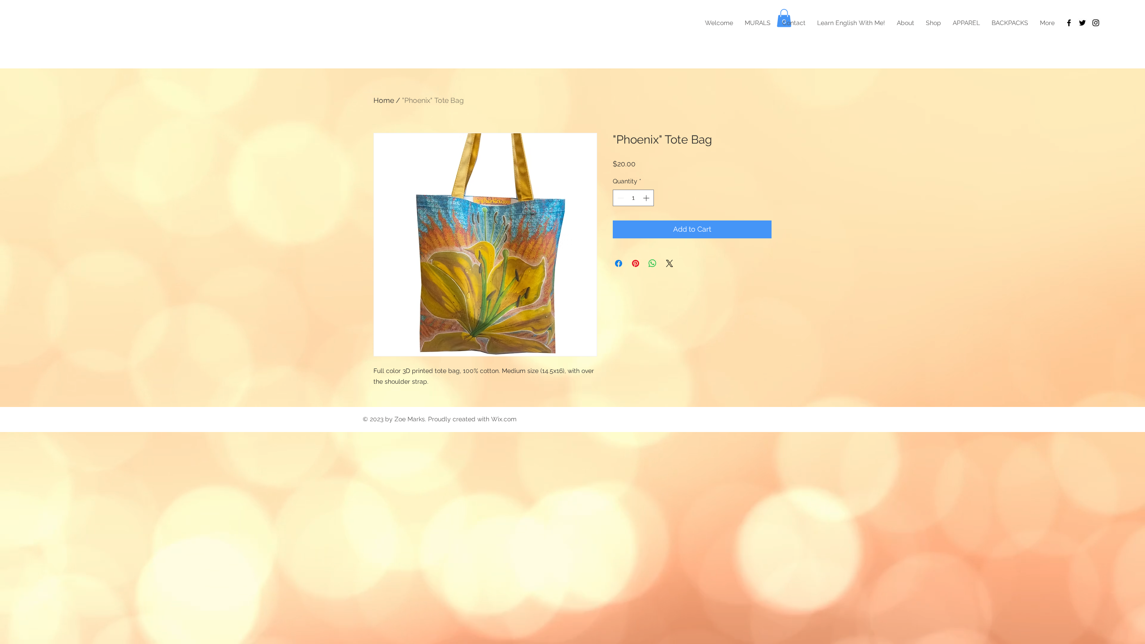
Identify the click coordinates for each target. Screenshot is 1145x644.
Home (383, 100)
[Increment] (647, 198)
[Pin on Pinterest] (635, 263)
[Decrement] (619, 198)
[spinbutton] (633, 198)
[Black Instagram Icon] (1095, 22)
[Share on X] (669, 263)
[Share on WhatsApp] (652, 263)
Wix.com (504, 419)
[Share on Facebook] (618, 263)
